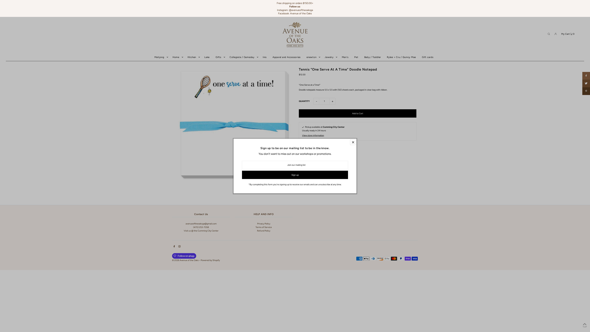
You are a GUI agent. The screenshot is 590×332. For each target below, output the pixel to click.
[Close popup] (353, 142)
